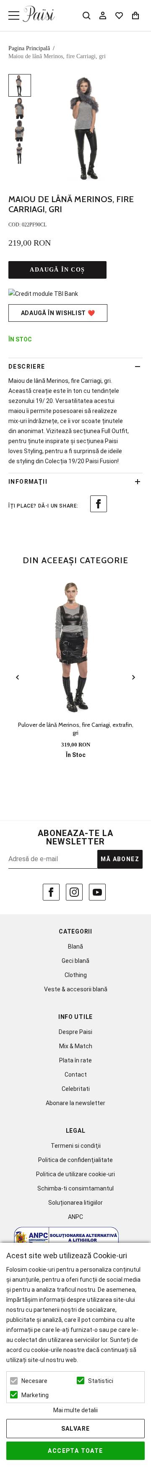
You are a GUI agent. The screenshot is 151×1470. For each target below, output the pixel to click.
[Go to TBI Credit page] (43, 293)
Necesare (34, 1381)
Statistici (100, 1381)
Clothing (76, 975)
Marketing (35, 1395)
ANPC (75, 1216)
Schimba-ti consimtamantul (75, 1188)
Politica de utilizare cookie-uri (75, 1174)
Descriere (26, 366)
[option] (89, 127)
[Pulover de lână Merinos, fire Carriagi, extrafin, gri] (75, 646)
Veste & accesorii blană (75, 989)
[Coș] (135, 15)
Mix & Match (75, 1046)
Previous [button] (17, 678)
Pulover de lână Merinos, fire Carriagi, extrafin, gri (75, 728)
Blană (75, 946)
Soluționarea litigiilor (75, 1202)
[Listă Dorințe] (119, 14)
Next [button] (133, 678)
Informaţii (27, 481)
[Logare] (103, 15)
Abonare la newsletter (75, 1103)
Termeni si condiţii (76, 1145)
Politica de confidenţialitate (75, 1160)
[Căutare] (86, 15)
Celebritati (76, 1088)
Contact (76, 1074)
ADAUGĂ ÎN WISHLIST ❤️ (58, 313)
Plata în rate (75, 1060)
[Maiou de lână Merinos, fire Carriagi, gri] (20, 85)
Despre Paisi (75, 1032)
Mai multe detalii (75, 1410)
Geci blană (75, 960)
